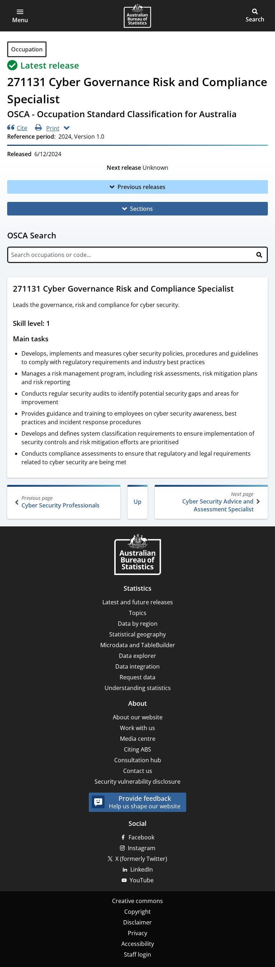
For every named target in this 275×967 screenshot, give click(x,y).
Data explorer (137, 656)
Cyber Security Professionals (60, 502)
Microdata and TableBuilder (137, 645)
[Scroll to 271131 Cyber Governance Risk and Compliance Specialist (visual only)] (241, 289)
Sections (141, 209)
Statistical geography (137, 634)
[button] (20, 16)
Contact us (137, 771)
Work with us (137, 728)
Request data (137, 677)
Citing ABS (137, 749)
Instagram (141, 848)
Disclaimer (137, 922)
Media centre (137, 739)
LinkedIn (141, 869)
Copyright (137, 912)
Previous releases (141, 187)
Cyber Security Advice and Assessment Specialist (218, 502)
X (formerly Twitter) (141, 859)
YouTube (142, 880)
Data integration (137, 666)
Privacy (137, 933)
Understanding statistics (138, 688)
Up (137, 502)
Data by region (138, 624)
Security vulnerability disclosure (137, 781)
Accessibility (137, 944)
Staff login (137, 954)
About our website (138, 717)
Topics (137, 613)
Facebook (141, 837)
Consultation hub (137, 760)
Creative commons (137, 901)
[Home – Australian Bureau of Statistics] (137, 555)
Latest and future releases (137, 602)
